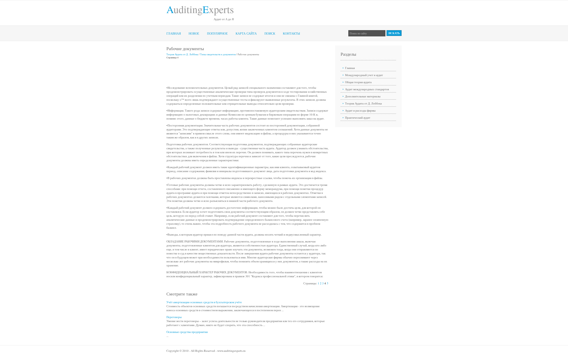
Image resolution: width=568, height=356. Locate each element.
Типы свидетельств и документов (218, 54)
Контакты (291, 33)
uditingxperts (200, 9)
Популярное (217, 33)
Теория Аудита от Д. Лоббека (182, 54)
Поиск (269, 33)
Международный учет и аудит (364, 75)
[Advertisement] (247, 72)
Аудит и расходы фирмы (360, 110)
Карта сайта (246, 33)
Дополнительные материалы (363, 96)
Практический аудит (357, 118)
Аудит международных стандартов (367, 89)
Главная (173, 33)
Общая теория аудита (358, 82)
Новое (194, 33)
